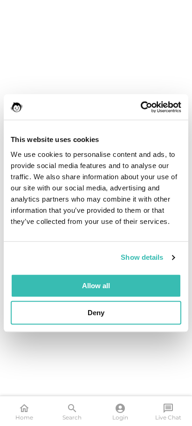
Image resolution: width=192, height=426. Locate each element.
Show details (142, 257)
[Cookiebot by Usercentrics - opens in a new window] (140, 107)
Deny (96, 313)
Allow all (96, 286)
